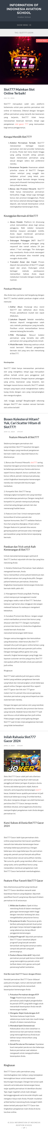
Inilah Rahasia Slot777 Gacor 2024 (20, 739)
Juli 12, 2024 (9, 98)
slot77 (38, 790)
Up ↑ (25, 1128)
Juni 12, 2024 (9, 432)
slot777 (34, 462)
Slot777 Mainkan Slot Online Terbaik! (19, 91)
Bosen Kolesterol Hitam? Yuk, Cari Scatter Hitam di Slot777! (22, 423)
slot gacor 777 (21, 124)
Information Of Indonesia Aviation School (24, 9)
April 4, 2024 (9, 746)
